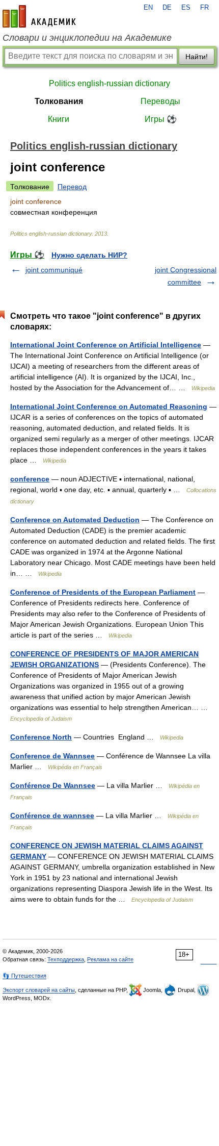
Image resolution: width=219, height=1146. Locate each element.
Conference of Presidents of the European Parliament (103, 592)
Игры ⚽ (161, 119)
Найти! (196, 57)
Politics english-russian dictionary (109, 83)
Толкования (59, 101)
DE (167, 7)
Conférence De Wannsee (52, 785)
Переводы (160, 101)
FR (204, 7)
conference (29, 479)
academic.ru (39, 16)
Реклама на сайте (110, 959)
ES (185, 7)
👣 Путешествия (24, 976)
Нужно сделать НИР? (89, 255)
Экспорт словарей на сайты (39, 990)
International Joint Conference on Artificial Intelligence (105, 345)
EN (148, 7)
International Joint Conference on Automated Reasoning (108, 406)
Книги (58, 119)
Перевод (72, 187)
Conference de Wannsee (52, 756)
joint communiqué (54, 270)
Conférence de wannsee (52, 815)
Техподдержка (65, 959)
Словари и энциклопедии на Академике (87, 38)
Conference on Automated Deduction (75, 520)
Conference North (41, 737)
